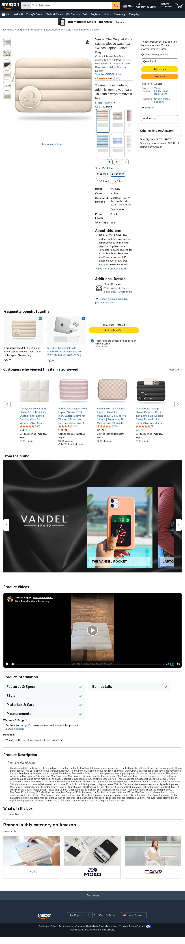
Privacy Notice (66, 926)
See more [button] (116, 209)
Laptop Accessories (53, 29)
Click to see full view (51, 144)
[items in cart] (179, 5)
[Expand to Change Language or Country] (132, 6)
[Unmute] (178, 664)
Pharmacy (119, 14)
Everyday (134, 14)
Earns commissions (43, 597)
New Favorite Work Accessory (32, 601)
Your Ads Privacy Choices (132, 926)
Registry (95, 14)
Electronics (8, 29)
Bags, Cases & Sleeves (77, 29)
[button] (5, 14)
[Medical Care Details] (62, 14)
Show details (101, 346)
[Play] (6, 664)
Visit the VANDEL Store (108, 74)
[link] (66, 330)
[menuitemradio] (172, 664)
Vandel (157, 88)
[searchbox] (71, 5)
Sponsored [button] (8, 831)
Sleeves (96, 29)
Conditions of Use (47, 926)
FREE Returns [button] (103, 102)
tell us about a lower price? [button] (43, 740)
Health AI (17, 14)
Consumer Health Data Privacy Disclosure (96, 926)
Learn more (125, 291)
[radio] (6, 42)
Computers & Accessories (29, 29)
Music (107, 14)
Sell (85, 14)
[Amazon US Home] (44, 916)
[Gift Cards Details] (79, 14)
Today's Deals (34, 14)
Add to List (149, 118)
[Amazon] (10, 5)
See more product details (112, 268)
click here (19, 728)
